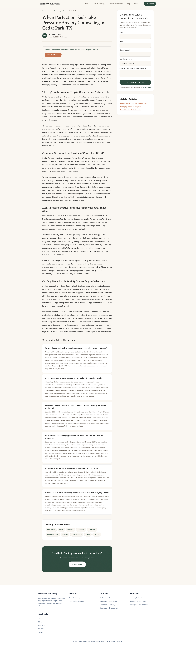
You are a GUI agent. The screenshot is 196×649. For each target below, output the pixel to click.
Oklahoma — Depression (109, 608)
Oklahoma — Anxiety (107, 605)
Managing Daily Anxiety (139, 605)
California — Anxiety (107, 598)
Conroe (65, 534)
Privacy (41, 629)
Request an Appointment (135, 82)
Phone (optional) (125, 50)
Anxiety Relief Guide (137, 598)
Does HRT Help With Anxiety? (130, 110)
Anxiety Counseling (54, 11)
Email (121, 41)
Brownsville (51, 530)
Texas (65, 11)
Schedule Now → (53, 55)
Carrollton (81, 530)
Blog (128, 4)
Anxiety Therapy (99, 4)
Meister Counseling (50, 3)
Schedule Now (77, 564)
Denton (96, 534)
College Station (52, 534)
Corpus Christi (77, 534)
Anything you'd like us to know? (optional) (133, 68)
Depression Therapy (116, 4)
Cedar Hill (92, 530)
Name (121, 32)
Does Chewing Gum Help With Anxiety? (134, 103)
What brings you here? (127, 59)
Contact (41, 625)
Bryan (61, 530)
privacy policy (147, 87)
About (136, 4)
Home (87, 4)
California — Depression (108, 601)
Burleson (70, 530)
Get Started (150, 4)
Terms (40, 632)
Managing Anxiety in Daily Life (130, 107)
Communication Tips (138, 601)
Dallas (88, 534)
